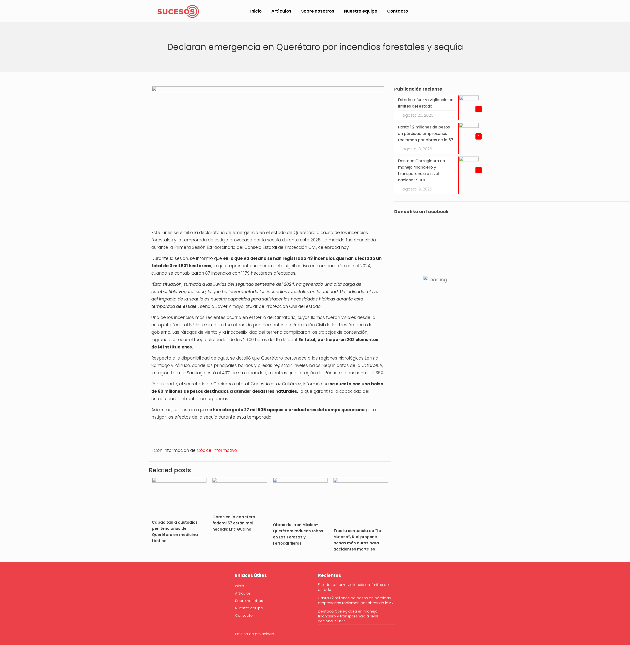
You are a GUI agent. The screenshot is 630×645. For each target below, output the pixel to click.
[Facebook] (155, 590)
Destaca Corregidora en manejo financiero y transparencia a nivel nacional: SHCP (348, 616)
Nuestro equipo (249, 608)
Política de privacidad (254, 633)
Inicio (239, 585)
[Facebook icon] (569, 11)
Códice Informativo (217, 450)
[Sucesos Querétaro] (178, 11)
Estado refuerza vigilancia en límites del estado (354, 587)
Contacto (244, 615)
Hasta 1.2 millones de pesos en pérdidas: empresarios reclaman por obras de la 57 (356, 600)
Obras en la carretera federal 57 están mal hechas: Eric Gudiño (233, 523)
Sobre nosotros (249, 600)
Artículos (243, 593)
